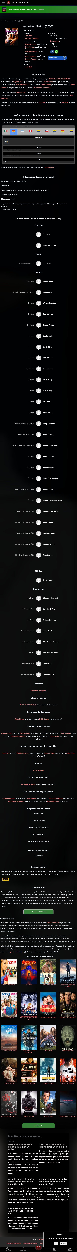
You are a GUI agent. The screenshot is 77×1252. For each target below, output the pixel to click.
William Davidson (31, 51)
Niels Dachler (25, 733)
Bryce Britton (30, 44)
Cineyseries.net (53, 923)
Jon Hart (28, 35)
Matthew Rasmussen (16, 801)
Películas (38, 1126)
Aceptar (63, 1243)
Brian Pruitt (70, 753)
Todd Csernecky (23, 753)
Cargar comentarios (38, 912)
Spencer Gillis (49, 753)
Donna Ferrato (30, 59)
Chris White (54, 736)
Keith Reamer (44, 719)
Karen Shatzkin (53, 801)
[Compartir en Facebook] (52, 52)
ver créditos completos (41, 88)
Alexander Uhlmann (18, 736)
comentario (49, 167)
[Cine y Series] (18, 4)
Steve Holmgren (8, 798)
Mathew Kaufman (31, 38)
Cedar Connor (6, 733)
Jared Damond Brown (28, 705)
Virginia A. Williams (28, 784)
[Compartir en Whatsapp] (56, 52)
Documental (54, 41)
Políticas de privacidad (30, 1243)
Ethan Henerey (65, 733)
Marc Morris (19, 719)
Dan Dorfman (30, 56)
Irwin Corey (29, 47)
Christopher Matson (55, 798)
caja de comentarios (16, 952)
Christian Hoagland (38, 691)
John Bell (5, 753)
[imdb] (5, 879)
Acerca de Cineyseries (14, 1243)
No (56, 1243)
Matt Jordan (31, 798)
